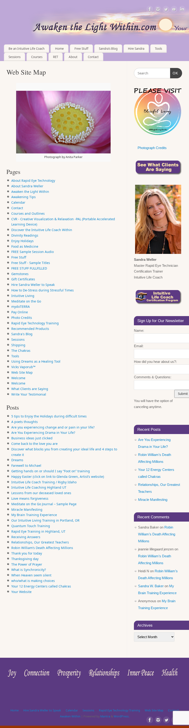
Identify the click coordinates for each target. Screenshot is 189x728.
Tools (15, 356)
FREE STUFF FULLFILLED (29, 268)
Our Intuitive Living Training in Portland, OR (45, 520)
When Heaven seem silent (31, 575)
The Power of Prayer (26, 564)
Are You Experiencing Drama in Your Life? (43, 432)
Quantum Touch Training (30, 526)
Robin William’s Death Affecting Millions (42, 548)
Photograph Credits (152, 148)
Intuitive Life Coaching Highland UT (38, 487)
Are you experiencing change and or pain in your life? (52, 427)
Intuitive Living (22, 296)
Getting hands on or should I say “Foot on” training (50, 471)
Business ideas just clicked (32, 438)
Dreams (17, 460)
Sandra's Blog (21, 334)
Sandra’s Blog (108, 49)
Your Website (21, 592)
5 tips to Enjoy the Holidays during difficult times (49, 416)
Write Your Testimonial (28, 394)
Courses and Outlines (28, 213)
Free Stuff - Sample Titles (30, 263)
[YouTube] (174, 10)
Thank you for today (26, 553)
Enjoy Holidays (22, 241)
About (73, 57)
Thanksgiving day (24, 559)
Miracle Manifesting (26, 509)
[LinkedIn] (182, 10)
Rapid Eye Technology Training (35, 323)
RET (55, 57)
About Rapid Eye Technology (33, 180)
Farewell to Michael (26, 465)
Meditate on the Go (26, 301)
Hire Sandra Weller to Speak (33, 284)
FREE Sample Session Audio (32, 252)
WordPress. (121, 716)
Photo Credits (21, 317)
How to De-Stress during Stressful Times (42, 290)
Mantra (105, 716)
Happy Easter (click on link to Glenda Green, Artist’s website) (57, 476)
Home (59, 49)
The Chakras (20, 350)
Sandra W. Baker (151, 586)
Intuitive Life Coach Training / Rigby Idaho (44, 482)
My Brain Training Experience (34, 515)
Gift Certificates (23, 279)
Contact (93, 57)
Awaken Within (70, 716)
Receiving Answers (25, 537)
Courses (36, 57)
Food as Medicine (24, 246)
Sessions (15, 57)
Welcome (18, 378)
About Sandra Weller (27, 186)
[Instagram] (157, 10)
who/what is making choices (33, 580)
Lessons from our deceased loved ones (41, 493)
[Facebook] (149, 10)
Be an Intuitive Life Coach (26, 49)
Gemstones (20, 274)
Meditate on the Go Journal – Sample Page (44, 504)
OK (174, 73)
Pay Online (19, 312)
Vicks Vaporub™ (23, 367)
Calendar (18, 202)
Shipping (18, 345)
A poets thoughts (24, 422)
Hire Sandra (136, 49)
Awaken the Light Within (30, 191)
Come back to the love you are (34, 443)
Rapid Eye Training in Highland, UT (38, 531)
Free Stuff (81, 49)
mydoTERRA (20, 306)
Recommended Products (30, 328)
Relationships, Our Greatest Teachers (40, 542)
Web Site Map (22, 372)
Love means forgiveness (29, 498)
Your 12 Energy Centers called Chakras (41, 586)
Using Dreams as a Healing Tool (35, 361)
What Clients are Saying (29, 389)
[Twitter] (165, 10)
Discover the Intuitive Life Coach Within (41, 230)
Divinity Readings (24, 235)
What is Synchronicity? (28, 569)
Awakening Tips (23, 197)
